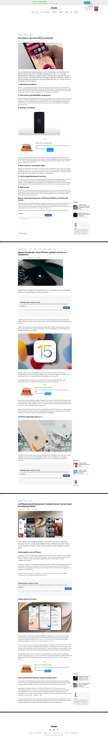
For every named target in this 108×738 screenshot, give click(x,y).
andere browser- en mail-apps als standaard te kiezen (37, 170)
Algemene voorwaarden (58, 732)
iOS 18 (44, 249)
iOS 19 (49, 249)
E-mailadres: (20, 213)
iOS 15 (31, 34)
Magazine (31, 732)
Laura (21, 41)
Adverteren (67, 732)
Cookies (45, 732)
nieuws (20, 34)
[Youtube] (54, 730)
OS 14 (22, 87)
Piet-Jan (21, 257)
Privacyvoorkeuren (75, 732)
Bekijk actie (86, 2)
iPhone (25, 34)
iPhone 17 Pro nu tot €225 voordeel (43, 143)
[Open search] (94, 12)
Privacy (50, 732)
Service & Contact (38, 732)
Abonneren (88, 9)
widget (67, 87)
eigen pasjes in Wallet (61, 657)
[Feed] (57, 730)
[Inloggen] (97, 12)
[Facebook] (50, 730)
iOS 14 (30, 249)
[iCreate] (54, 8)
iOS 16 (40, 249)
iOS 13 (25, 249)
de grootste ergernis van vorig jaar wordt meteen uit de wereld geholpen (41, 573)
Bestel (92, 9)
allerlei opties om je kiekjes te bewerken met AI (41, 641)
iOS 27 (31, 500)
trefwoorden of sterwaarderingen (45, 639)
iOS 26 (54, 249)
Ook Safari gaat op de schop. (25, 645)
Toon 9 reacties (23, 233)
